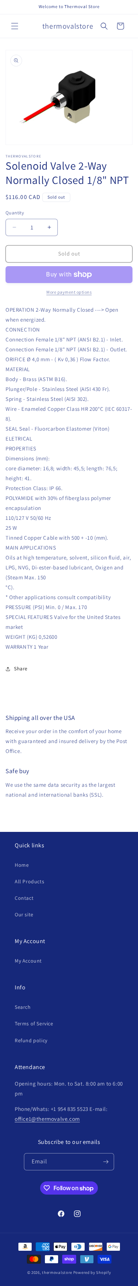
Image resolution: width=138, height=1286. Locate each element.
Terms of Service (34, 1023)
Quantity (15, 213)
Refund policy (31, 1040)
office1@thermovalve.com (47, 1118)
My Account (28, 960)
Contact (24, 898)
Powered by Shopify (92, 1272)
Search (23, 1007)
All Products (29, 881)
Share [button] (21, 668)
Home (22, 865)
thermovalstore (57, 1272)
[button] (15, 26)
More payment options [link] (69, 292)
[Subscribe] (106, 1161)
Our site (24, 914)
